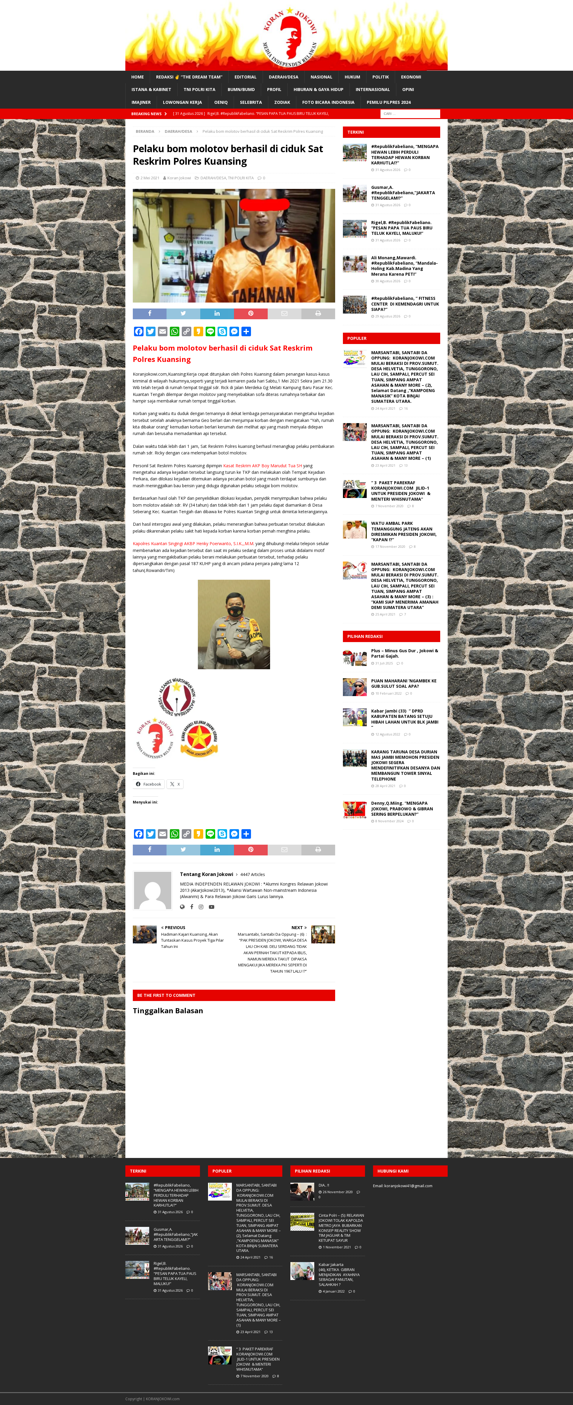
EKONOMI (411, 77)
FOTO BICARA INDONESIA (328, 102)
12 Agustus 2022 (387, 734)
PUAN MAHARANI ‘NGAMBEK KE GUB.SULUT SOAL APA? (404, 683)
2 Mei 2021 (150, 178)
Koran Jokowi (179, 178)
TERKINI (355, 132)
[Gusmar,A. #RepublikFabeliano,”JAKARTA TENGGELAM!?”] (355, 194)
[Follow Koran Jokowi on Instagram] (198, 907)
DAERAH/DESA (283, 77)
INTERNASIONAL (373, 89)
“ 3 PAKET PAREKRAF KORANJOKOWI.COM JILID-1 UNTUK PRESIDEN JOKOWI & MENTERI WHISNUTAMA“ (400, 491)
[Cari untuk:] (410, 113)
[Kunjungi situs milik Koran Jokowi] (182, 907)
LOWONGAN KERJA (182, 102)
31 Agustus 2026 (387, 169)
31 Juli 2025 (384, 663)
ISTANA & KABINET (151, 89)
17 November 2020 (390, 546)
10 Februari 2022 (388, 693)
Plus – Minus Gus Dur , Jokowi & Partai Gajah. (404, 653)
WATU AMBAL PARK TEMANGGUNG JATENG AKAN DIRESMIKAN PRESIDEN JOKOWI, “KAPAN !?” (404, 531)
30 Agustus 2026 (387, 281)
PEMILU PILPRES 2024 (389, 102)
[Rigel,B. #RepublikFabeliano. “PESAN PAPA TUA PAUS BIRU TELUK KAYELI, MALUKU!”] (355, 229)
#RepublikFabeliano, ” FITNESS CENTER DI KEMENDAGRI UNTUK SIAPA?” (405, 303)
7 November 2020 (389, 506)
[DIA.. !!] (302, 1192)
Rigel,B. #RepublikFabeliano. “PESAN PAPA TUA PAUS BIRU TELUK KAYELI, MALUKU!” (401, 228)
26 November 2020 (338, 1192)
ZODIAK (282, 102)
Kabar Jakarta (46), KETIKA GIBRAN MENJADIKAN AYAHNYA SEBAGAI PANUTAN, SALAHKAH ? (339, 1274)
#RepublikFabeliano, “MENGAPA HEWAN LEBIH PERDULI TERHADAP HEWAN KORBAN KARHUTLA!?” (405, 155)
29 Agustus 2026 (387, 316)
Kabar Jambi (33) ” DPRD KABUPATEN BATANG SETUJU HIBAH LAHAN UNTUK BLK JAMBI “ (404, 719)
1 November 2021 (337, 1247)
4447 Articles (252, 874)
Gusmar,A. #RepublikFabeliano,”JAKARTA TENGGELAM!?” (403, 192)
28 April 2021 (385, 786)
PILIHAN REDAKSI (365, 636)
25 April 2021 (385, 614)
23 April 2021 (385, 465)
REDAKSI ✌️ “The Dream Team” (189, 77)
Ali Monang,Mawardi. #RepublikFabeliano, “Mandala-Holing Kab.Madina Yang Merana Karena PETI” (404, 266)
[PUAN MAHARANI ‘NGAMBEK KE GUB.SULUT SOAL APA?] (355, 687)
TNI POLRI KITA (199, 89)
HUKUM (352, 77)
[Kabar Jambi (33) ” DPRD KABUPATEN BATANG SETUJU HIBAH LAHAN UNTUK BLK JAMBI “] (355, 717)
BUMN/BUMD (241, 89)
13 (406, 465)
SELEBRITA (251, 102)
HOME (137, 77)
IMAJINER (141, 102)
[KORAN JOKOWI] (286, 67)
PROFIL (274, 89)
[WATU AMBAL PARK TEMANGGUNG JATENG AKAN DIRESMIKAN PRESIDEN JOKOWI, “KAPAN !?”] (355, 530)
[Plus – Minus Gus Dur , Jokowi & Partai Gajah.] (355, 657)
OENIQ (221, 102)
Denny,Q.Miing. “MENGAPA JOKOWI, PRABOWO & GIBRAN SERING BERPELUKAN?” (402, 808)
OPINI (408, 89)
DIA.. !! (324, 1185)
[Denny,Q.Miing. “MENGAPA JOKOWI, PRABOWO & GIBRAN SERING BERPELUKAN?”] (355, 809)
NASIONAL (321, 77)
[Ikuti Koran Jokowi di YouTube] (209, 907)
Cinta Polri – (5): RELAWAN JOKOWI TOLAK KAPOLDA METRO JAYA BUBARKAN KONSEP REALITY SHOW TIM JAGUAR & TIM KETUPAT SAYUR (341, 1228)
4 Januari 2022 (334, 1291)
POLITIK (380, 77)
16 (406, 408)
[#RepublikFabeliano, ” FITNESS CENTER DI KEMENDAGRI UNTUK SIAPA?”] (355, 305)
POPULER (356, 338)
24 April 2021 (385, 408)
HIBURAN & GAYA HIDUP (319, 89)
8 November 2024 (389, 821)
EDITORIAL (246, 77)
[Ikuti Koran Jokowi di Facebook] (189, 907)
